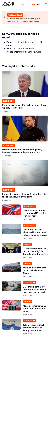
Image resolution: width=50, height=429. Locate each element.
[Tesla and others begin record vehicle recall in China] (11, 267)
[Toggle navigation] (45, 4)
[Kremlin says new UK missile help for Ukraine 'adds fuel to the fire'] (25, 84)
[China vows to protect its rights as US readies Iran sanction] (11, 209)
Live (37, 4)
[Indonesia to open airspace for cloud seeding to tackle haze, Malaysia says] (25, 173)
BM (22, 4)
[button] (4, 16)
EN (27, 4)
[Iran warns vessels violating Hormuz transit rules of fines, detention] (11, 229)
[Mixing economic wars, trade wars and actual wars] (11, 305)
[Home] (8, 4)
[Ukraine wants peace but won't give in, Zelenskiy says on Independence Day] (25, 128)
